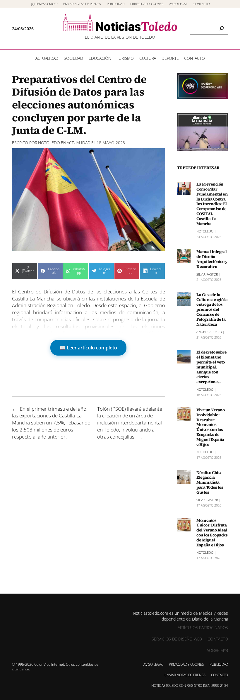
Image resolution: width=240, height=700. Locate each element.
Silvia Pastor (207, 274)
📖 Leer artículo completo (88, 347)
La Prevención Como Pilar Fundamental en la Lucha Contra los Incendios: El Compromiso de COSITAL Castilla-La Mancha (211, 204)
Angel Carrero (209, 331)
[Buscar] (222, 28)
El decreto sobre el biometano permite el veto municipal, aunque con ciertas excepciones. (211, 367)
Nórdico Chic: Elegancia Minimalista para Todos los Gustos (209, 482)
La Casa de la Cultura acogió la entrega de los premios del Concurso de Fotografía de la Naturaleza (212, 309)
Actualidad (78, 142)
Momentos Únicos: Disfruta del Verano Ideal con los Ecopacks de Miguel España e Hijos (211, 533)
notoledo (49, 142)
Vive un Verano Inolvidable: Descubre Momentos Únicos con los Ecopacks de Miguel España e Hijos (210, 427)
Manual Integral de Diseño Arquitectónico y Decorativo (211, 259)
